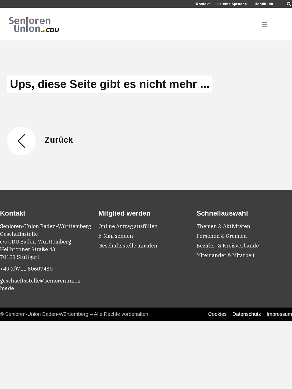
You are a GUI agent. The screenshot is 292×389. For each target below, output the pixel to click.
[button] (289, 4)
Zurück (58, 140)
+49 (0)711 (14, 268)
